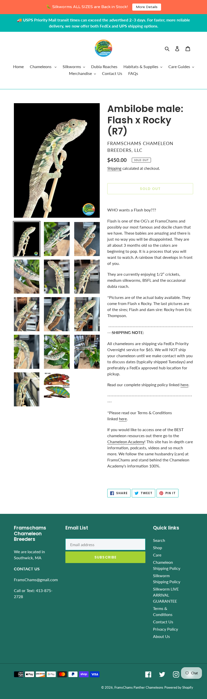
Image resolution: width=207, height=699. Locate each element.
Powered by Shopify (178, 687)
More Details (147, 7)
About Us (161, 636)
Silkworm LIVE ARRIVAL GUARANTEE (166, 594)
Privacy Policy (165, 629)
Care (157, 554)
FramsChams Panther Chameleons (138, 687)
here (184, 384)
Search (159, 540)
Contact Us (163, 621)
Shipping (114, 168)
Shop (157, 547)
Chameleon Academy (125, 441)
